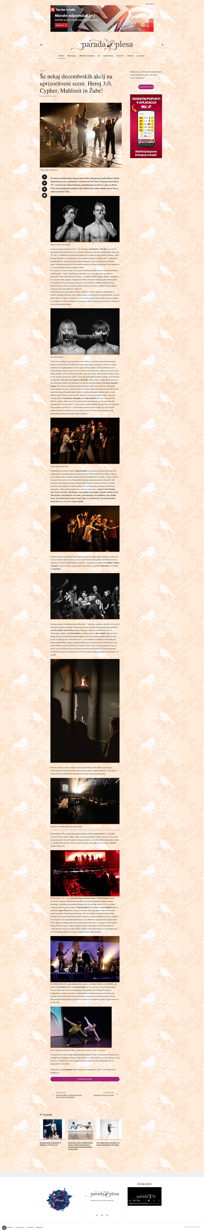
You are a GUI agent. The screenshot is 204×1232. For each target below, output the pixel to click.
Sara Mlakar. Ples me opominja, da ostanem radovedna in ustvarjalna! (107, 1144)
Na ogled (140, 56)
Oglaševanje (19, 1227)
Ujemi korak (108, 56)
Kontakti (30, 1227)
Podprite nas (85, 1079)
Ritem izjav (71, 56)
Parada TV (120, 56)
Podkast (130, 56)
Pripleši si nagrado (86, 56)
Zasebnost (9, 1227)
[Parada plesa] (102, 45)
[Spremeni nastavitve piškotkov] (4, 1228)
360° (99, 56)
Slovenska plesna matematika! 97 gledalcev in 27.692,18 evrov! (50, 1144)
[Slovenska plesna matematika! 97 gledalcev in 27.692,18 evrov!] (52, 1129)
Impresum (39, 1227)
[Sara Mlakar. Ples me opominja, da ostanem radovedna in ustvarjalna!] (109, 1129)
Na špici (61, 56)
